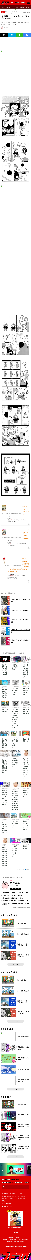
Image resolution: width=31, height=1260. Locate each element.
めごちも (6, 27)
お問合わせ (10, 1237)
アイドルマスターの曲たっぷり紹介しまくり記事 (15, 892)
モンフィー (23, 1199)
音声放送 (4, 1201)
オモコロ (5, 2)
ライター (27, 1182)
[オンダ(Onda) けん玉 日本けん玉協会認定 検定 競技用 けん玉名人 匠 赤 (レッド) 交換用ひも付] (4, 563)
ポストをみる (3, 31)
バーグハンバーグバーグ (12, 1246)
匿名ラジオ (4, 1199)
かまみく (16, 1199)
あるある (22, 7)
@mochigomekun (16, 888)
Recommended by (20, 869)
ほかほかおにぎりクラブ (7, 1182)
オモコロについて (19, 1182)
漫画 (3, 7)
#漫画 (11, 13)
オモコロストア (8, 1206)
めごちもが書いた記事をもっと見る (22, 907)
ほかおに (23, 3)
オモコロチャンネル (17, 1194)
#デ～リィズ (7, 11)
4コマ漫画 (7, 1179)
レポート (8, 7)
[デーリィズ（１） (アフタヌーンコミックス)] (4, 511)
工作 (17, 7)
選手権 (27, 7)
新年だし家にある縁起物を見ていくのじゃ (13, 898)
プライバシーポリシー (23, 1239)
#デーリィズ (14, 11)
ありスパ (11, 1199)
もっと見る (15, 964)
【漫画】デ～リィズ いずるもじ (19, 610)
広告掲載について (19, 1237)
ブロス (17, 3)
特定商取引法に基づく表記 (13, 1241)
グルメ (13, 7)
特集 (12, 3)
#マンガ (7, 13)
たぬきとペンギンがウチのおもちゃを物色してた (15, 900)
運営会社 (22, 1241)
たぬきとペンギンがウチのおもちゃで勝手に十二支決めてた (15, 903)
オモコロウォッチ (20, 1196)
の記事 (9, 915)
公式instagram (7, 1203)
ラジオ (13, 1179)
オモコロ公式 (7, 1194)
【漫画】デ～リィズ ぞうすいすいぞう (12, 895)
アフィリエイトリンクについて (10, 1239)
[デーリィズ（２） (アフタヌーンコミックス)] (4, 534)
